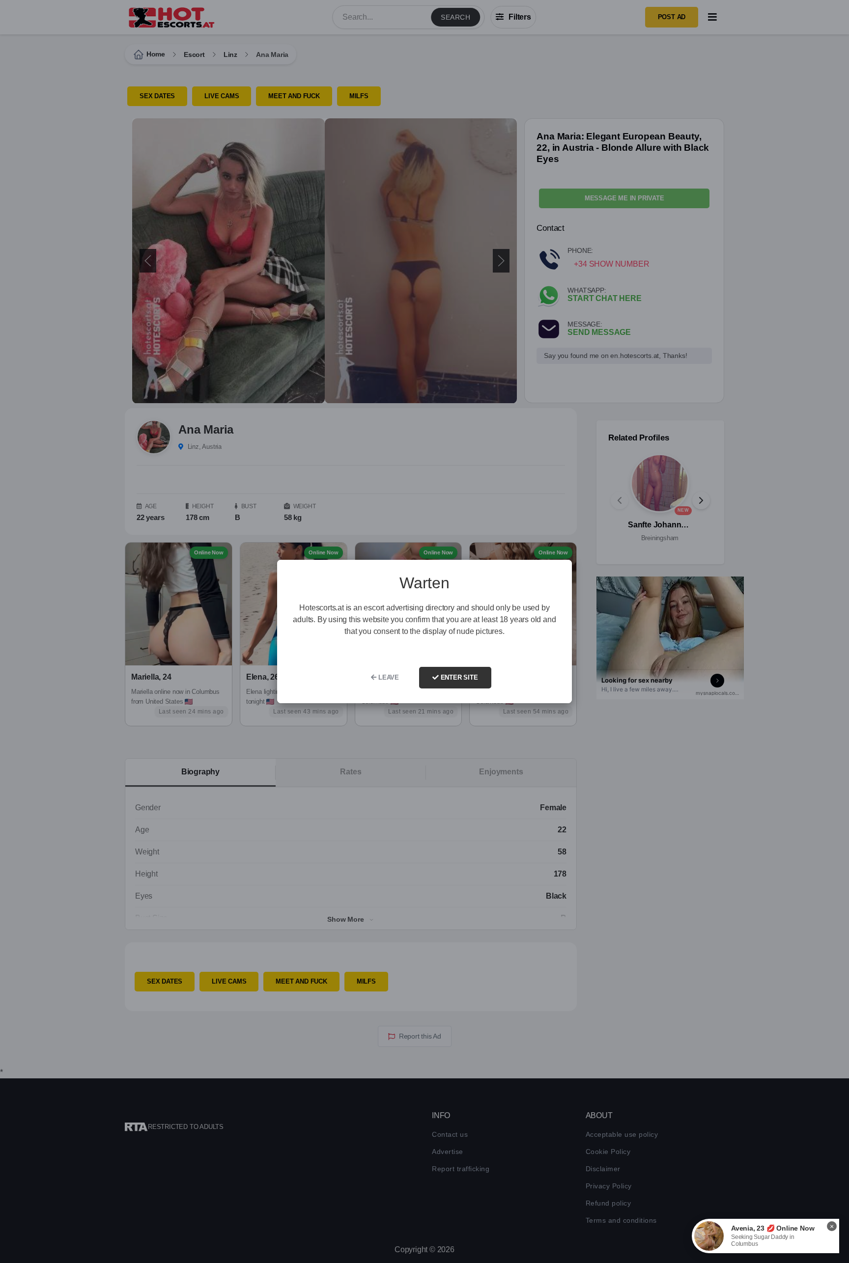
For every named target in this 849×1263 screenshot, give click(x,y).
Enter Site (458, 677)
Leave (387, 677)
